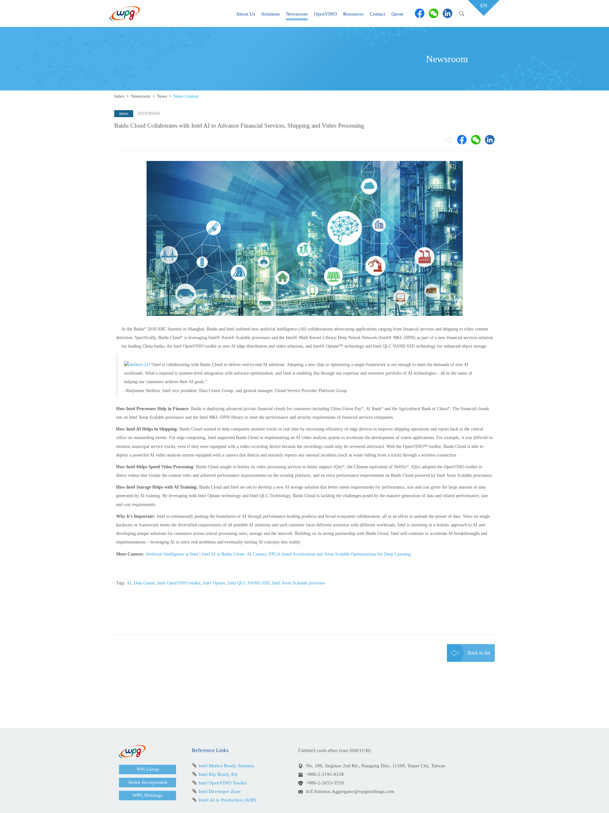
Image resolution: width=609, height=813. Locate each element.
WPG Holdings (147, 795)
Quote (397, 14)
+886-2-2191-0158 (325, 774)
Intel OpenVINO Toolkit (223, 782)
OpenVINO (325, 14)
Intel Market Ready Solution (226, 765)
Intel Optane (214, 583)
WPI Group (147, 769)
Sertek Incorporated (147, 782)
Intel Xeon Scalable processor (298, 583)
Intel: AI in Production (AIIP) (227, 800)
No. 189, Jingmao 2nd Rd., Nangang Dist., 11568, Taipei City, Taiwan (375, 765)
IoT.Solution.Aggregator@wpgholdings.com (350, 791)
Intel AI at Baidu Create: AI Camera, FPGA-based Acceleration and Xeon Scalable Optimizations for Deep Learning (306, 554)
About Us (245, 14)
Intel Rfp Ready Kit (218, 774)
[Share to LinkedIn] (447, 13)
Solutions (270, 14)
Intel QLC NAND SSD (249, 583)
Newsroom (297, 14)
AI (129, 583)
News (162, 96)
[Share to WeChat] (434, 13)
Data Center (144, 583)
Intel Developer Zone (220, 791)
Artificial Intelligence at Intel (172, 554)
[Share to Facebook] (420, 13)
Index (119, 96)
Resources (353, 14)
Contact (377, 14)
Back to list (479, 653)
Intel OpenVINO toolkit (178, 583)
